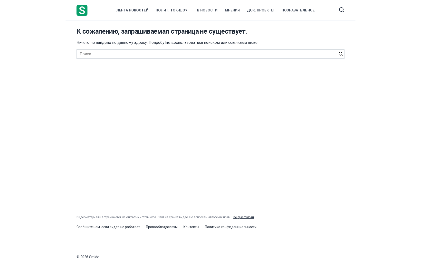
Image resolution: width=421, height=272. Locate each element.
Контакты (191, 227)
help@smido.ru (243, 217)
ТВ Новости (206, 10)
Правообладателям (162, 227)
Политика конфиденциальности (231, 227)
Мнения (232, 10)
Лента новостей (132, 10)
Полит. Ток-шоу (171, 10)
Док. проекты (260, 10)
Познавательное (298, 10)
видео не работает (125, 227)
